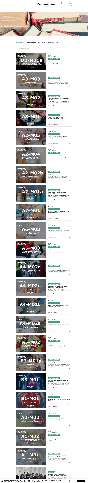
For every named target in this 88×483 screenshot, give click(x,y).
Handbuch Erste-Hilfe (41, 42)
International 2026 (51, 42)
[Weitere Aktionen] (69, 55)
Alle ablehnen (73, 481)
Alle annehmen (81, 481)
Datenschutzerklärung (36, 481)
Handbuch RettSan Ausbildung (54, 58)
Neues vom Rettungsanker (31, 42)
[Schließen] (86, 481)
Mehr (57, 42)
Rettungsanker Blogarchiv (20, 42)
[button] (70, 3)
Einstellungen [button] (66, 481)
